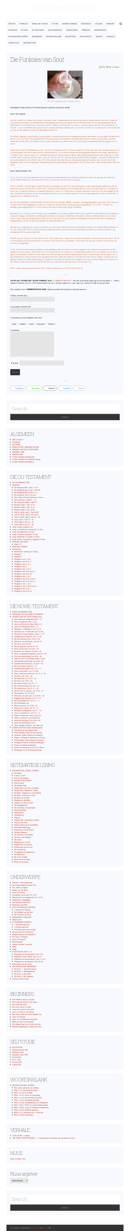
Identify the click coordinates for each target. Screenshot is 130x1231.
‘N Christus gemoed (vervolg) (24, 929)
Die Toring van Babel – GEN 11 (25, 502)
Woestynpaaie (17, 942)
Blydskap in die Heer (19, 905)
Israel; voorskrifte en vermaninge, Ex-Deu (27, 529)
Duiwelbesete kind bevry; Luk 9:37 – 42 (28, 663)
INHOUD (11, 24)
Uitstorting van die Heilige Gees (25, 730)
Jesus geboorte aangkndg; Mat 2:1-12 (28, 619)
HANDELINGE (72, 30)
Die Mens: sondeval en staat (24, 795)
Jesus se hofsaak (18, 1017)
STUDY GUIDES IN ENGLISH (23, 457)
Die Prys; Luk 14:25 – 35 (23, 681)
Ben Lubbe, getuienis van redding (26, 1088)
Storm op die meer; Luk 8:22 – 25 (26, 649)
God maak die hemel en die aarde (24, 1002)
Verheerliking (18, 815)
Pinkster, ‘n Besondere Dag (22, 882)
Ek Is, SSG (16, 1059)
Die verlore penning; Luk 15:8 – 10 (26, 686)
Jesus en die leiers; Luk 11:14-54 (26, 671)
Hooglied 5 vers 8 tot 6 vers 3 (25, 579)
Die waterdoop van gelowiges (24, 807)
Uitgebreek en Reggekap (21, 900)
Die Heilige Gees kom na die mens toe (26, 1024)
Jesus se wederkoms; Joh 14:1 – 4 (27, 713)
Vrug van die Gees (21, 822)
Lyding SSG (16, 1064)
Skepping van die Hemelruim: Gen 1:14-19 (29, 959)
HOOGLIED (12, 30)
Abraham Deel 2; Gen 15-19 (24, 507)
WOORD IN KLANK (53, 36)
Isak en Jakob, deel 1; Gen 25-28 (26, 512)
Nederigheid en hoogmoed (21, 917)
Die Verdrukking (20, 849)
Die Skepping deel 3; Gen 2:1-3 (25, 492)
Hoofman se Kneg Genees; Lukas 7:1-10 (29, 634)
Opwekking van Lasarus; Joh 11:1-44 (27, 636)
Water (14, 946)
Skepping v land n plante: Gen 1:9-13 (27, 956)
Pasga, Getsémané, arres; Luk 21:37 (27, 715)
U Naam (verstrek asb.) (18, 295)
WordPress (35, 1228)
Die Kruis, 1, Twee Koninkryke (25, 969)
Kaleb (14, 949)
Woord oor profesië (21, 862)
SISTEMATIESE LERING (18, 36)
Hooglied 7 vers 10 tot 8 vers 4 (25, 586)
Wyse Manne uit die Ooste (22, 964)
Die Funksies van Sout (22, 914)
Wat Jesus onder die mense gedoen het (26, 1014)
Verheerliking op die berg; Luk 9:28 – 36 (28, 661)
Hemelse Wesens (20, 832)
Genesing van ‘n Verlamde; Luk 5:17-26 (28, 631)
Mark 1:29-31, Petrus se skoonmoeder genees (31, 1105)
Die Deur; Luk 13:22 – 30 (23, 676)
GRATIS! (99, 36)
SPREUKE (110, 24)
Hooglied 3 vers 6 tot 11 (23, 561)
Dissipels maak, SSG (20, 1054)
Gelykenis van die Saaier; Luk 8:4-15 (27, 641)
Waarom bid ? (17, 919)
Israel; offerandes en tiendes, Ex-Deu (25, 537)
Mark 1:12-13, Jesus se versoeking (27, 1095)
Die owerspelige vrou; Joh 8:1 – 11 (26, 700)
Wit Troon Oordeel (20, 857)
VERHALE (110, 36)
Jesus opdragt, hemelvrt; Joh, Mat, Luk (28, 725)
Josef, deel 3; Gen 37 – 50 (24, 524)
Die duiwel (18, 839)
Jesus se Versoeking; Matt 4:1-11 (26, 626)
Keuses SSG (17, 1062)
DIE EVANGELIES (55, 30)
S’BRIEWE (86, 30)
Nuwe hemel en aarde (22, 859)
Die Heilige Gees (20, 785)
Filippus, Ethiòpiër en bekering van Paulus (29, 737)
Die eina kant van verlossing (22, 932)
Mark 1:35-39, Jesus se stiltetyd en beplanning (31, 1107)
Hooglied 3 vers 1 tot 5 (22, 559)
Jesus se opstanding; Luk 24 (24, 723)
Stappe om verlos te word (23, 802)
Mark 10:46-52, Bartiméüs (23, 1115)
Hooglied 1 (18, 554)
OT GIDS (55, 24)
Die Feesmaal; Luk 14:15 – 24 (25, 678)
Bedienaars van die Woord (23, 830)
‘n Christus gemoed (21, 927)
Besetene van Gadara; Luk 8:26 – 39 (27, 651)
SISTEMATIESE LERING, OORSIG (25, 770)
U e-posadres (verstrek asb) (20, 306)
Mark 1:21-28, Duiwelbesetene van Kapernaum (31, 1102)
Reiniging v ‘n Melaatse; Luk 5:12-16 (27, 629)
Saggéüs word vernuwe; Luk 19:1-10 (27, 698)
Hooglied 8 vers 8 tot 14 (23, 591)
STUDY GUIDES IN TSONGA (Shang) (26, 459)
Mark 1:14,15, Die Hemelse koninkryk (28, 1097)
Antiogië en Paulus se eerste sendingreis (29, 742)
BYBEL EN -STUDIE (40, 24)
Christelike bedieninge (22, 827)
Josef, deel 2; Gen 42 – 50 (24, 522)
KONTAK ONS (17, 454)
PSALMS (98, 24)
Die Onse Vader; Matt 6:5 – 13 (25, 666)
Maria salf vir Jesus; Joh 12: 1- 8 (26, 708)
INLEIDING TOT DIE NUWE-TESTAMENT (27, 614)
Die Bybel (17, 773)
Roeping (17, 817)
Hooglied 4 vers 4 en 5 (22, 569)
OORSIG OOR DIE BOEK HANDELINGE (27, 727)
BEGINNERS (37, 36)
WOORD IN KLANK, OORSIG (23, 1085)
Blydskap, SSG (18, 1052)
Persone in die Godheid (22, 780)
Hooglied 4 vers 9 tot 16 (23, 574)
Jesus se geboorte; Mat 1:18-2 (25, 621)
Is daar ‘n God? (19, 775)
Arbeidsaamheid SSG (20, 1050)
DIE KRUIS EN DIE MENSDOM (24, 966)
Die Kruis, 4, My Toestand (23, 976)
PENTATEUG (86, 24)
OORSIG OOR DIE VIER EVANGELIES (27, 617)
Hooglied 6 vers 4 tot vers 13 (24, 581)
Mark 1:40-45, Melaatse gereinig (26, 1110)
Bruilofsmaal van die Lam (23, 847)
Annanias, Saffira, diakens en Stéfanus (28, 735)
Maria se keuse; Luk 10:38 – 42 (25, 705)
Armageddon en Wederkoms (24, 852)
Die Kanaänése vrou (21, 703)
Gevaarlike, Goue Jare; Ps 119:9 (24, 895)
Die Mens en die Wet (21, 798)
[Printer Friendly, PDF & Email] (109, 67)
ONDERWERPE (100, 30)
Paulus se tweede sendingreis (25, 745)
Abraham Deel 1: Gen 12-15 (24, 505)
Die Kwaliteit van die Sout (23, 912)
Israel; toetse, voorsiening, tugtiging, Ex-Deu (28, 539)
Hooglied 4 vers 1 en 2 (22, 564)
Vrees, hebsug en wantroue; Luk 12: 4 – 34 (30, 673)
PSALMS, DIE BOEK (20, 541)
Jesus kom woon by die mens (23, 1009)
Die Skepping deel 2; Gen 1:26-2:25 (27, 490)
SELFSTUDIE (70, 36)
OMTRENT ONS (29, 43)
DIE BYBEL (16, 444)
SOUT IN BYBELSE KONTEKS (23, 907)
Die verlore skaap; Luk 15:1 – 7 (25, 683)
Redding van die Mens (22, 800)
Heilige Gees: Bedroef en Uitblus (26, 790)
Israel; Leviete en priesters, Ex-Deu (25, 534)
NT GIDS (24, 30)
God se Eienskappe (21, 778)
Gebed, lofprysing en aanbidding (26, 825)
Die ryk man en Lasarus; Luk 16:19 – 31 (29, 691)
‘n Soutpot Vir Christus (22, 910)
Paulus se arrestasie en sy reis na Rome (29, 747)
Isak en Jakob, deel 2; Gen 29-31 (26, 514)
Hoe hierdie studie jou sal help (23, 999)
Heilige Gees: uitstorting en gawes (26, 820)
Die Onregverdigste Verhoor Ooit (24, 885)
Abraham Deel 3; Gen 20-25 (24, 509)
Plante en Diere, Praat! (20, 979)
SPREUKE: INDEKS (19, 546)
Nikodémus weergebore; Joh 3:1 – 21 (27, 710)
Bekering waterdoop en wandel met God (26, 1026)
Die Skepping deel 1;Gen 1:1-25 (25, 487)
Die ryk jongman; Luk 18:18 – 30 (26, 646)
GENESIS (16, 485)
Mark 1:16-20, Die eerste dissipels (26, 1100)
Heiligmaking (18, 812)
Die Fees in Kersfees (20, 937)
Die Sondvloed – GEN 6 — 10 (25, 500)
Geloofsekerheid (20, 810)
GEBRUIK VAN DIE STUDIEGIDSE (25, 449)
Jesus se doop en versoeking (23, 1012)
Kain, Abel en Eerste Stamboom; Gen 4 (28, 497)
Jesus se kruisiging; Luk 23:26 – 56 (27, 720)
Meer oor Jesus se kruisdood (23, 1021)
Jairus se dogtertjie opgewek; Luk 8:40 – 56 (30, 653)
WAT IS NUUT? (86, 36)
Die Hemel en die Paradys (23, 834)
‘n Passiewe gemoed (21, 924)
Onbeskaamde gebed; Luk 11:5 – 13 (27, 668)
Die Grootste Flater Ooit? (21, 902)
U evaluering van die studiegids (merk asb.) (26, 317)
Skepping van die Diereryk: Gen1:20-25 (28, 961)
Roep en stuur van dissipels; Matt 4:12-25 (29, 658)
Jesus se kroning (18, 892)
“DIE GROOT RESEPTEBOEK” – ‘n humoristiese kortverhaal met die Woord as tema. (43, 1138)
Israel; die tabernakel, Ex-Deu (23, 532)
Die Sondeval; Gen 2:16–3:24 (25, 495)
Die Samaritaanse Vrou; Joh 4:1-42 (27, 639)
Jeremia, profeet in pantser (22, 944)
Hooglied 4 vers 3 (20, 566)
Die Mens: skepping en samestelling (27, 793)
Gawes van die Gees (20, 890)
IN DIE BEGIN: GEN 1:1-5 (22, 951)
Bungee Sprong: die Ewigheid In (24, 934)
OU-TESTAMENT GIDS (21, 482)
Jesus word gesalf (19, 939)
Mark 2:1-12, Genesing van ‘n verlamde (28, 1112)
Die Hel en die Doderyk (22, 837)
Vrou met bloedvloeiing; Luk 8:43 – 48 (28, 656)
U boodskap (14, 330)
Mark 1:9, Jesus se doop (23, 1092)
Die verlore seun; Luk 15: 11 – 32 (26, 688)
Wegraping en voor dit (22, 842)
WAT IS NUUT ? (18, 439)
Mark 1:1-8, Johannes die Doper (26, 1090)
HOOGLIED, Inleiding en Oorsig (25, 551)
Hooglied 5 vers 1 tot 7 (22, 576)
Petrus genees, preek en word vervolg (28, 732)
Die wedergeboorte (21, 805)
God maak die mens (19, 1004)
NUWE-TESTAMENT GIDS (22, 612)
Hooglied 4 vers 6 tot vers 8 (24, 571)
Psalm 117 (18, 544)
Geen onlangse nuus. (18, 1158)
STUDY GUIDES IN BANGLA (23, 462)
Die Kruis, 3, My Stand (22, 974)
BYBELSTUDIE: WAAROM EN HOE (25, 447)
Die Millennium (19, 854)
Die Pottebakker (65, 8)
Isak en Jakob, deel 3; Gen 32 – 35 (27, 517)
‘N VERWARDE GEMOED (21, 922)
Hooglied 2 (18, 556)
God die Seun (19, 783)
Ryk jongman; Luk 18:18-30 (24, 693)
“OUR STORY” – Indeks (21, 1135)
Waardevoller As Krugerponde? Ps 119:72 (27, 897)
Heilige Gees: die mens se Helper (26, 788)
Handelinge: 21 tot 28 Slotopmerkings (28, 750)
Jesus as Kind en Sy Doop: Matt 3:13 (28, 624)
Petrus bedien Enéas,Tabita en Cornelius (29, 740)
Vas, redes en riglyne (20, 887)
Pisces (45, 1228)
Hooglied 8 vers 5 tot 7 (22, 588)
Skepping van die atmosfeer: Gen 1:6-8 (28, 954)
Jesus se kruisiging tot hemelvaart (24, 1019)
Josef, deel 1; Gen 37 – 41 (24, 519)
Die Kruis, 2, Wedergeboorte (24, 971)
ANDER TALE (13, 43)
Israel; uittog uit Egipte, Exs (22, 527)
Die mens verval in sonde (21, 1007)
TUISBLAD (23, 24)
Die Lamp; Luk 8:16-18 (22, 644)
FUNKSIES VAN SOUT (62, 280)
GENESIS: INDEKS (69, 24)
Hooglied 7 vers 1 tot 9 (22, 583)
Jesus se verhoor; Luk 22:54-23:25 (27, 718)
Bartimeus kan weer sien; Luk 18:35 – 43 (29, 695)
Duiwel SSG (16, 1057)
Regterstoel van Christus (23, 844)
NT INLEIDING (38, 30)
